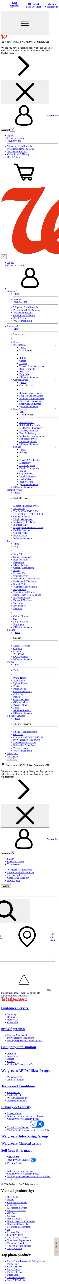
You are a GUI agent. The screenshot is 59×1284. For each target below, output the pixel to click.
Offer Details (13, 1092)
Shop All (17, 554)
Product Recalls (14, 1095)
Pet (8, 1229)
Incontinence (19, 605)
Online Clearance (21, 616)
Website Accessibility (17, 1098)
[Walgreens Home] (4, 38)
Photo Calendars (15, 1272)
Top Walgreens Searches (19, 1245)
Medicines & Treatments (25, 581)
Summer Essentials (22, 557)
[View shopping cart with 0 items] (24, 182)
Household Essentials (17, 1224)
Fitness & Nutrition (22, 600)
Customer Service (15, 1008)
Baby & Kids (19, 589)
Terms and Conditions (18, 1086)
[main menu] (25, 23)
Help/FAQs (12, 1019)
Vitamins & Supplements (25, 586)
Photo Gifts (12, 1274)
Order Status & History (18, 154)
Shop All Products (16, 1280)
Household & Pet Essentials (26, 578)
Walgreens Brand (21, 597)
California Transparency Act (20, 1064)
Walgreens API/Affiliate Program (27, 1071)
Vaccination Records (17, 151)
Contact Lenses (20, 576)
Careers (11, 1061)
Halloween (18, 562)
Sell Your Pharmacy (16, 1150)
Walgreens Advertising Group (24, 1136)
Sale (15, 619)
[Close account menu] (12, 129)
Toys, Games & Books (24, 592)
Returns (11, 1017)
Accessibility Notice (16, 1100)
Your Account (14, 140)
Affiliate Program (15, 1079)
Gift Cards (18, 603)
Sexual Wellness (21, 584)
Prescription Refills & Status (20, 149)
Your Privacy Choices (18, 1127)
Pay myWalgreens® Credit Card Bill (24, 1040)
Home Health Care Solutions (27, 595)
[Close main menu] (4, 256)
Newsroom (12, 1056)
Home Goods (13, 1218)
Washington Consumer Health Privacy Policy (29, 1130)
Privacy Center (14, 1113)
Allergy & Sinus (21, 565)
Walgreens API (14, 1077)
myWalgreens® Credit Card (20, 1038)
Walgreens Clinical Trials (21, 1143)
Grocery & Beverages (23, 567)
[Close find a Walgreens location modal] (54, 892)
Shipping (11, 1014)
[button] (29, 115)
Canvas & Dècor (15, 1266)
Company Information (18, 1047)
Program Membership (17, 1035)
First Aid (17, 608)
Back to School (20, 559)
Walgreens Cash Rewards (19, 146)
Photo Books (13, 1269)
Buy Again (18, 624)
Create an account (15, 138)
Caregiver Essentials (17, 1202)
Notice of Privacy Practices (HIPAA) (25, 1116)
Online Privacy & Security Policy (23, 1118)
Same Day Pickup (16, 1277)
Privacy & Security (16, 1107)
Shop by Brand (20, 621)
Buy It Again (13, 157)
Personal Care (20, 573)
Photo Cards (13, 1264)
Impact (10, 1058)
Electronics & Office (17, 1208)
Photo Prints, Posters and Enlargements (26, 1261)
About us (11, 1053)
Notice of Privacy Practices (20, 1171)
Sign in (10, 135)
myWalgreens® (13, 1029)
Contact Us (12, 1022)
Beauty (16, 570)
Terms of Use (13, 1179)
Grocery (11, 1216)
